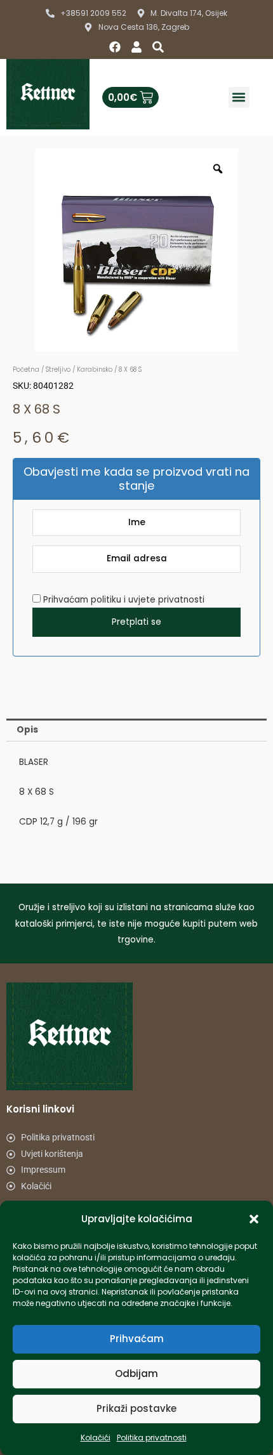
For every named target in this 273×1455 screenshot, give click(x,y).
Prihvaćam (137, 1338)
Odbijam (136, 1373)
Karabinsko (94, 369)
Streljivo (58, 369)
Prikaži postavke (136, 1408)
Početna (26, 369)
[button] (254, 1219)
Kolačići (95, 1437)
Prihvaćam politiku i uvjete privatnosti (122, 600)
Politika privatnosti (152, 1437)
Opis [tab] (27, 730)
